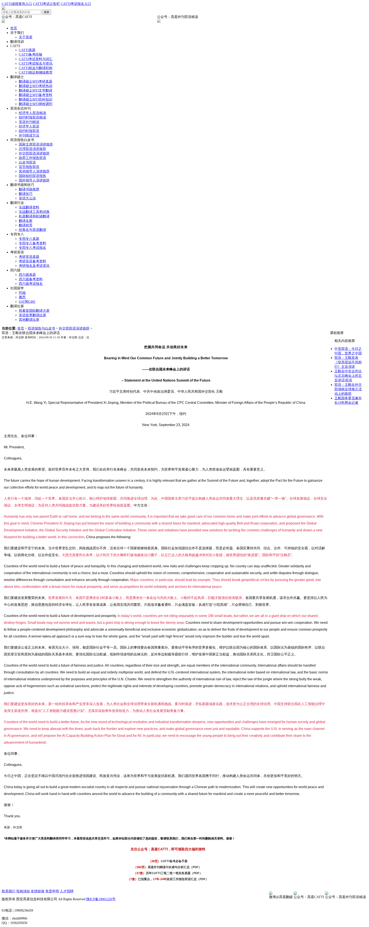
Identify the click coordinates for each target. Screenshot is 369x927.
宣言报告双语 (29, 167)
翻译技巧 (25, 194)
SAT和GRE (27, 301)
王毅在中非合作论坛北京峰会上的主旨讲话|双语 (348, 375)
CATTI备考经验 (30, 54)
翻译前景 (25, 225)
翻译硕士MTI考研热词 (35, 86)
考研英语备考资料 (32, 261)
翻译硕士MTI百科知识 (35, 99)
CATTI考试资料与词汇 (36, 59)
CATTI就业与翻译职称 (36, 68)
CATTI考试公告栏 (46, 4)
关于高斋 (25, 37)
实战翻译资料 (29, 207)
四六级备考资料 (31, 279)
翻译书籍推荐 (29, 189)
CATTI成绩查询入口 (17, 4)
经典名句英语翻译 (32, 230)
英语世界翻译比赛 (32, 315)
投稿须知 (23, 891)
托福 (22, 292)
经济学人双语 (29, 126)
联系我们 (8, 891)
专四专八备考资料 (32, 243)
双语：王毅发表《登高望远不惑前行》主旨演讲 (348, 362)
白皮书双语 (27, 162)
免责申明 (52, 891)
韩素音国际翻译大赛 (34, 310)
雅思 (22, 297)
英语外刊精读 (29, 122)
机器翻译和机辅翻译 (34, 216)
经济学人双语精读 (32, 113)
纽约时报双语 (29, 131)
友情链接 (37, 891)
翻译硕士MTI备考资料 (35, 95)
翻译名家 (25, 221)
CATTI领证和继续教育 (36, 72)
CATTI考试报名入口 (76, 4)
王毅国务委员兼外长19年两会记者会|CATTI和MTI (348, 402)
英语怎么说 (27, 198)
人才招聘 (66, 891)
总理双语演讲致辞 (32, 149)
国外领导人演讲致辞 (34, 180)
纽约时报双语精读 (32, 117)
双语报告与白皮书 (41, 328)
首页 (13, 28)
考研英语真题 (29, 256)
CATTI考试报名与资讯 (36, 63)
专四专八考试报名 (32, 248)
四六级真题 (27, 274)
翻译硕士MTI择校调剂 (35, 104)
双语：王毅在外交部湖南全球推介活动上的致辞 (348, 389)
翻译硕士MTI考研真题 (35, 81)
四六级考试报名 (31, 283)
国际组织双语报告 (32, 176)
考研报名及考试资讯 (34, 265)
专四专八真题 (29, 239)
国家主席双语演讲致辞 (36, 144)
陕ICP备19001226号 (101, 899)
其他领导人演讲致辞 (34, 171)
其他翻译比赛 (29, 319)
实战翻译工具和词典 (34, 212)
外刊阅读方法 (29, 135)
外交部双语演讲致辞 (34, 153)
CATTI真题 (27, 50)
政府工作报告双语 (32, 158)
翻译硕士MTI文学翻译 (35, 90)
